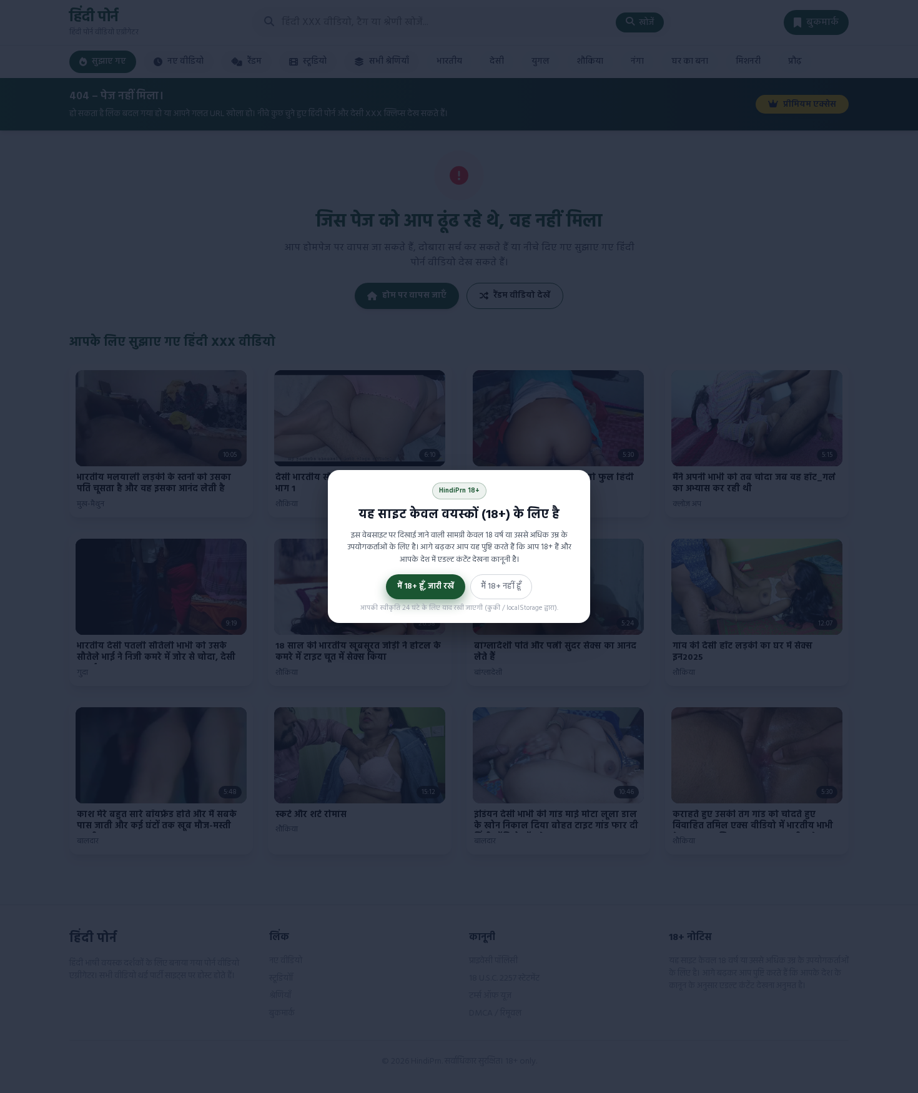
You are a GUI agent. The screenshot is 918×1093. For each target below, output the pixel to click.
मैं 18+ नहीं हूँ (501, 586)
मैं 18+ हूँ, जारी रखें (425, 586)
